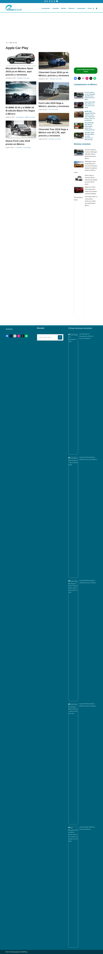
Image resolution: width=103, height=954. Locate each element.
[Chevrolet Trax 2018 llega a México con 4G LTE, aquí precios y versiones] (54, 119)
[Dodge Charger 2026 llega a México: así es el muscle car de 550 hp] (79, 105)
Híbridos (63, 8)
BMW (26, 117)
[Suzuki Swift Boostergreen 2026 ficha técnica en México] (73, 763)
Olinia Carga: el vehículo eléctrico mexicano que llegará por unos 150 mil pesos (91, 180)
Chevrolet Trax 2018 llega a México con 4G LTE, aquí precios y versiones (53, 132)
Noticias (29, 147)
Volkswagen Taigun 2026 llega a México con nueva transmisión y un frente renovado (89, 136)
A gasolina (55, 8)
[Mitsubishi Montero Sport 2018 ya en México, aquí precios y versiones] (21, 58)
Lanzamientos (45, 8)
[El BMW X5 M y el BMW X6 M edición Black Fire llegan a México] (21, 92)
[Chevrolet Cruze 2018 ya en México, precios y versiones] (54, 60)
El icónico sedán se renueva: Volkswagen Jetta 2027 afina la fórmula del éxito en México (90, 96)
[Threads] (90, 78)
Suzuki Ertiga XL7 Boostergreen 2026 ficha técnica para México (86, 336)
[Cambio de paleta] (96, 8)
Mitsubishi (20, 78)
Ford (50, 109)
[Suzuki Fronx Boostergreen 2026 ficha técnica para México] (73, 517)
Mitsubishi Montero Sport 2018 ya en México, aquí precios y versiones (19, 71)
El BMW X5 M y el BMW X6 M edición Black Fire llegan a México (20, 110)
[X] (79, 78)
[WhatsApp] (94, 78)
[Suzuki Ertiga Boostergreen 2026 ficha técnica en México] (73, 640)
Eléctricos (71, 8)
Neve (7, 952)
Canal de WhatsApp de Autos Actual (86, 70)
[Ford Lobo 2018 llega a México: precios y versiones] (54, 91)
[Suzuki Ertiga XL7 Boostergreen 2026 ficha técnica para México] (73, 394)
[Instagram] (87, 78)
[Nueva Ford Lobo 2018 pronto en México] (21, 129)
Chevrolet (52, 78)
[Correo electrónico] (83, 78)
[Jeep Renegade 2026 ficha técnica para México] (73, 887)
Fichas (90, 8)
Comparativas (81, 8)
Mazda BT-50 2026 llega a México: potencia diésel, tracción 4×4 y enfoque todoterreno (90, 126)
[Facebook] (75, 78)
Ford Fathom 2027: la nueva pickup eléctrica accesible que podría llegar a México (91, 201)
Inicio (7, 42)
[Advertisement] (51, 24)
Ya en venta (26, 78)
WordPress (24, 952)
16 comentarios (20, 117)
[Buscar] (93, 8)
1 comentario (18, 147)
